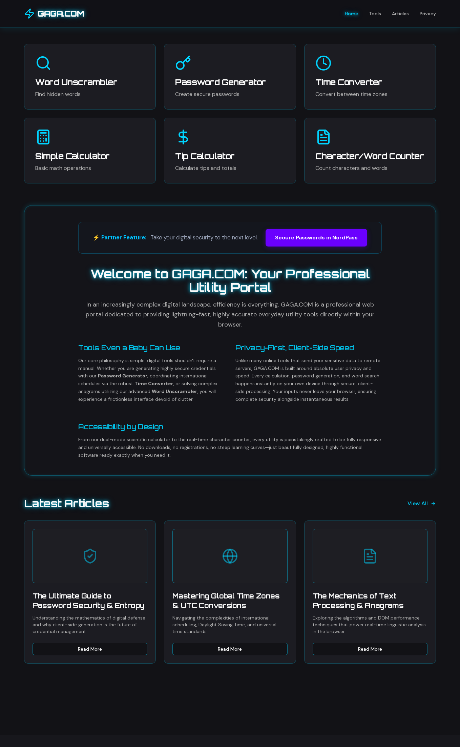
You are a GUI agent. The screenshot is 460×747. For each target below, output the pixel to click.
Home (351, 14)
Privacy (428, 14)
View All (417, 503)
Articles (400, 14)
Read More (90, 649)
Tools (375, 14)
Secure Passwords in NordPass (316, 237)
